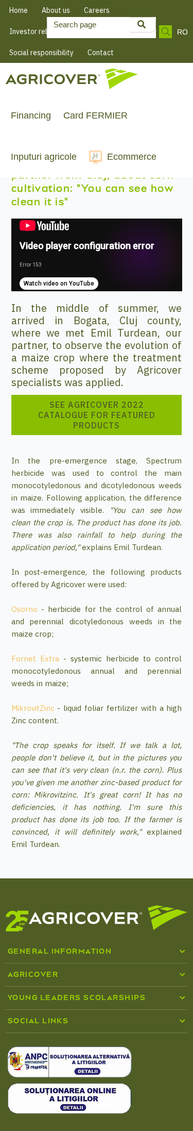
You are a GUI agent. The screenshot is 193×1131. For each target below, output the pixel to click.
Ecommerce (131, 157)
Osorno (24, 609)
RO (182, 32)
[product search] (141, 24)
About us (56, 10)
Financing (31, 115)
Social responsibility (41, 52)
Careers (97, 10)
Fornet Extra (35, 658)
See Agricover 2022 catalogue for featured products (96, 415)
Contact (100, 52)
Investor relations (38, 31)
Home (18, 10)
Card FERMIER (95, 115)
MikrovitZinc (33, 708)
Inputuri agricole (44, 157)
